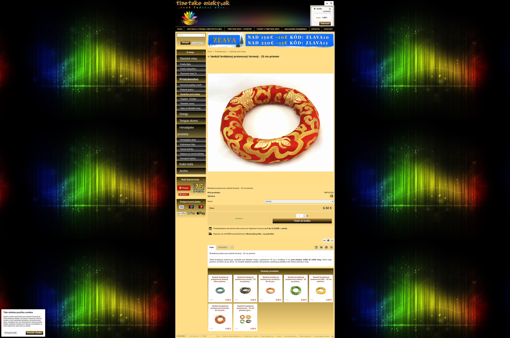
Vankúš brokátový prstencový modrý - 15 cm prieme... (245, 279)
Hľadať (185, 42)
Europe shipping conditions (322, 336)
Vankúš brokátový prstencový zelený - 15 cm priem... (296, 279)
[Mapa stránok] (333, 336)
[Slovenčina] (326, 3)
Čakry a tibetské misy (267, 336)
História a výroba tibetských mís (232, 336)
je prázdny (327, 9)
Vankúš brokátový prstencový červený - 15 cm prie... (220, 308)
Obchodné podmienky (290, 336)
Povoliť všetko (34, 333)
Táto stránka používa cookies (18, 312)
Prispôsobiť (11, 333)
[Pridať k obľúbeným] (332, 240)
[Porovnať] (331, 247)
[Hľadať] (203, 35)
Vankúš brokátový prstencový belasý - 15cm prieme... (220, 279)
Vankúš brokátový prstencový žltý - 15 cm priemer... (321, 279)
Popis (212, 247)
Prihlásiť (204, 336)
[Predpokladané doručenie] (316, 247)
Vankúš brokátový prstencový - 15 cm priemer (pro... (245, 308)
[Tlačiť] (328, 240)
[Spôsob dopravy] (321, 247)
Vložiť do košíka (302, 221)
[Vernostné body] (326, 247)
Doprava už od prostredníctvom (243, 234)
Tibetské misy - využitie (251, 336)
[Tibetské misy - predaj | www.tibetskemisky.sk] (235, 13)
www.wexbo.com (194, 336)
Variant (209, 201)
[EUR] (331, 3)
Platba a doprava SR (305, 336)
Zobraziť (325, 23)
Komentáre (222, 247)
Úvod (217, 336)
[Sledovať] (324, 240)
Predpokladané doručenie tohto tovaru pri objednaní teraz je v (250, 228)
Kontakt (279, 336)
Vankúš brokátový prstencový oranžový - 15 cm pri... (270, 279)
